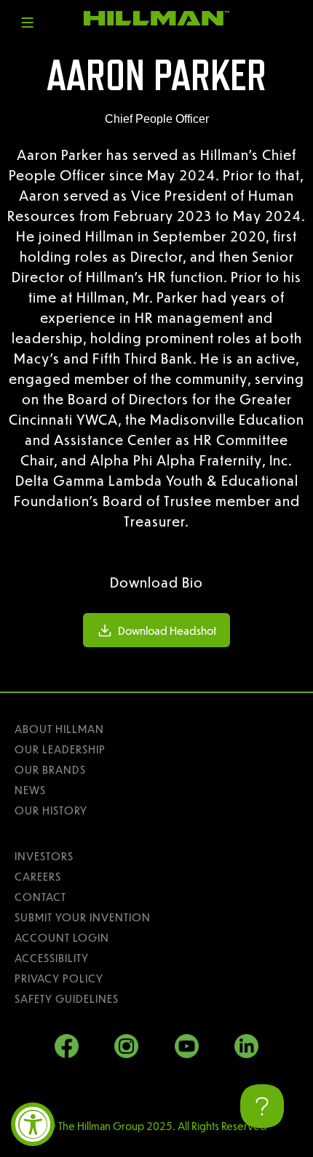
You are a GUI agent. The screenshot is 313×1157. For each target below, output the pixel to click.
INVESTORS (44, 855)
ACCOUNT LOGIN (62, 937)
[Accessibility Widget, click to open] (33, 1124)
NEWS (30, 789)
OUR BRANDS (50, 769)
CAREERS (38, 876)
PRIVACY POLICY (59, 978)
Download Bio (156, 582)
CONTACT (40, 896)
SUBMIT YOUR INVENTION (83, 917)
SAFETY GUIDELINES (67, 998)
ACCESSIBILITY (52, 957)
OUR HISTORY (51, 810)
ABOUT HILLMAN (59, 728)
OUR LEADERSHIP (60, 749)
